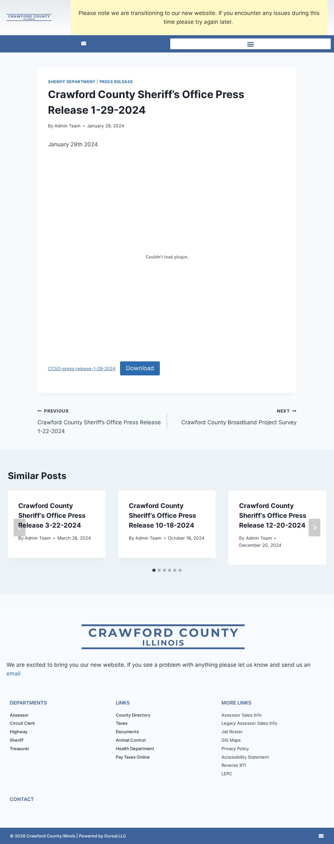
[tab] (154, 570)
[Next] (314, 527)
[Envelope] (83, 43)
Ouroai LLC (114, 835)
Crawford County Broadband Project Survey (238, 417)
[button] (250, 43)
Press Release (116, 81)
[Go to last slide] (19, 527)
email (14, 673)
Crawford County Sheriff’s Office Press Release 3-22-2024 (51, 515)
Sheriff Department (72, 81)
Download (140, 368)
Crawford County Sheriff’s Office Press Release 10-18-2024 (162, 515)
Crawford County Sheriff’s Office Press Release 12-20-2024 (272, 515)
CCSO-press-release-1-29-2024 (81, 368)
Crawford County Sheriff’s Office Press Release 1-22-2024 (99, 421)
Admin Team (67, 125)
